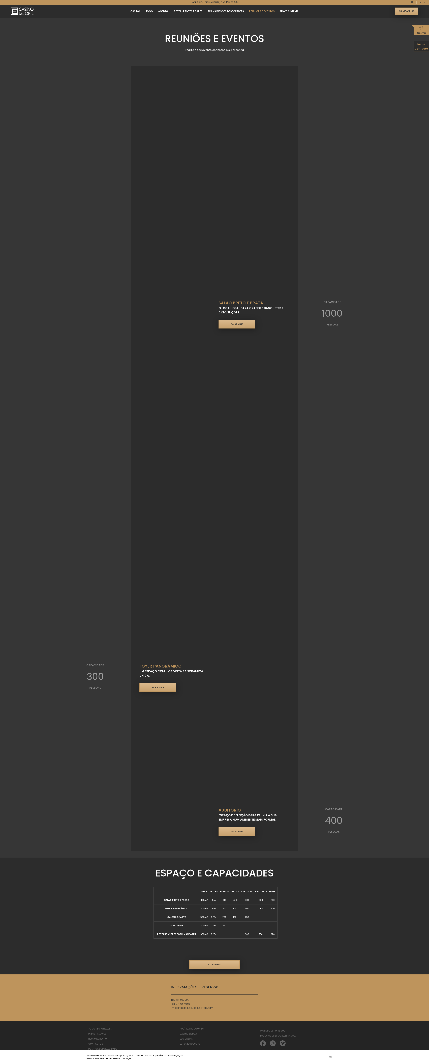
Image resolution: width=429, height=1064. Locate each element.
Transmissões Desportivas (226, 11)
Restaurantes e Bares (188, 11)
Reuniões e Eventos (262, 11)
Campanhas (407, 11)
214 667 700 (182, 1000)
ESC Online (186, 1038)
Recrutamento (97, 1038)
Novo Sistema (289, 11)
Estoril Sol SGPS (190, 1043)
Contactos (95, 1043)
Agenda (163, 11)
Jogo (149, 11)
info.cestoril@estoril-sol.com (195, 1008)
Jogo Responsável (99, 1028)
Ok (330, 1056)
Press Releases (97, 1033)
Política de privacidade (102, 1048)
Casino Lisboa (188, 1033)
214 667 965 (183, 1004)
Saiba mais (237, 324)
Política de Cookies (192, 1028)
